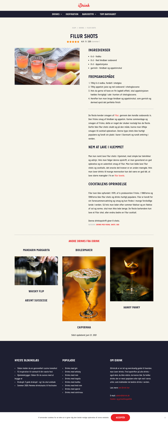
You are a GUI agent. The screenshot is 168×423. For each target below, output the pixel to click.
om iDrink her (124, 387)
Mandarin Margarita (36, 250)
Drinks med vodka (103, 224)
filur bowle (119, 175)
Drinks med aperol (72, 389)
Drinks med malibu (72, 382)
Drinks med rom (71, 375)
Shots (113, 224)
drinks (56, 14)
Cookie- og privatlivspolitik (121, 399)
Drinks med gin (71, 368)
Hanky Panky (131, 307)
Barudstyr (88, 14)
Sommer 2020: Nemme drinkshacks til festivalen (37, 385)
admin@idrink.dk (123, 395)
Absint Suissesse (36, 300)
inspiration (72, 14)
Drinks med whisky (73, 371)
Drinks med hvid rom (73, 385)
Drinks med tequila (73, 378)
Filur (117, 115)
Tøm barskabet (108, 14)
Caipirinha (84, 327)
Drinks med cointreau (74, 392)
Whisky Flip (36, 291)
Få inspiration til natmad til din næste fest (35, 371)
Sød (117, 224)
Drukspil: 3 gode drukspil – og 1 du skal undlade (36, 382)
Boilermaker (84, 250)
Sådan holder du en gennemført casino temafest (37, 368)
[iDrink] (84, 5)
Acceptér (120, 417)
